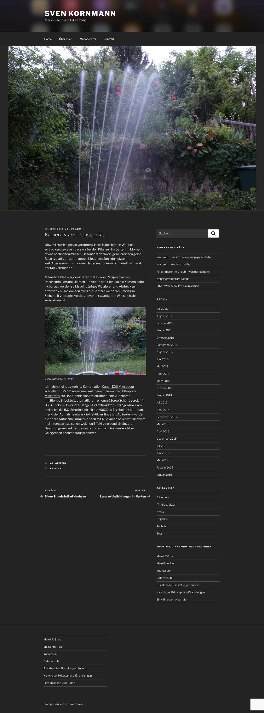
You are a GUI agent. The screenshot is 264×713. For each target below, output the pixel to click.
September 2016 (167, 417)
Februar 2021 (165, 323)
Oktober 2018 (165, 337)
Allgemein (58, 463)
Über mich (65, 39)
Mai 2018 (162, 366)
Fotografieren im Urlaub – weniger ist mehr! (183, 271)
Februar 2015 (165, 467)
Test (159, 533)
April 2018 (163, 373)
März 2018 (163, 380)
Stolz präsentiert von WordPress (63, 704)
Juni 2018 (163, 359)
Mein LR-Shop (165, 556)
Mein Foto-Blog (166, 563)
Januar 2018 (164, 395)
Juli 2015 (162, 445)
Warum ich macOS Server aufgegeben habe (184, 257)
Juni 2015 (163, 453)
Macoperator (88, 39)
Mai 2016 (162, 424)
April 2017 (163, 409)
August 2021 (164, 316)
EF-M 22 (55, 468)
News (160, 511)
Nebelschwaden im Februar (173, 278)
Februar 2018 (165, 388)
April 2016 (163, 431)
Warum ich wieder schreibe (173, 264)
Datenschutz (164, 577)
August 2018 (165, 352)
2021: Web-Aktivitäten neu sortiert (178, 286)
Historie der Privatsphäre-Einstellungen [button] (181, 592)
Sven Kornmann (80, 13)
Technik (161, 526)
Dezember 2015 (167, 438)
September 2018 (167, 344)
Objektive (163, 519)
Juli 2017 (162, 402)
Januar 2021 (164, 330)
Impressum (164, 570)
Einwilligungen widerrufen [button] (172, 599)
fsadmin (78, 229)
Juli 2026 (162, 308)
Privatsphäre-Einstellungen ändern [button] (178, 585)
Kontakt (109, 39)
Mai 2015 (162, 460)
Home (48, 39)
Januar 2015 (164, 474)
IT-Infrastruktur (166, 504)
